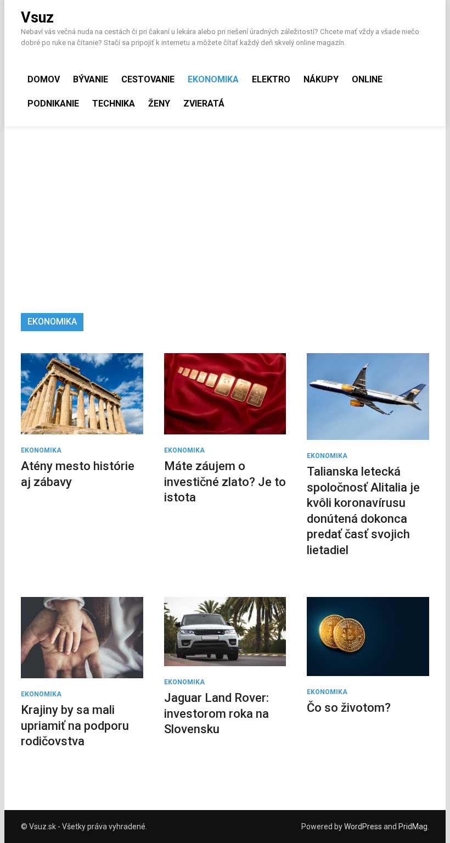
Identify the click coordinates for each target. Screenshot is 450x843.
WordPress (363, 826)
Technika (113, 103)
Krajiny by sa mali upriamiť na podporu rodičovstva (75, 725)
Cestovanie (148, 79)
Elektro (271, 79)
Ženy (159, 103)
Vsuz (37, 17)
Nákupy (321, 79)
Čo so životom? (349, 707)
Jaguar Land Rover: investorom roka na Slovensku (216, 713)
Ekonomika (213, 79)
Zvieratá (203, 103)
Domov (43, 79)
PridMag (413, 826)
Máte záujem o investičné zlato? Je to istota (225, 481)
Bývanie (90, 79)
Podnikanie (53, 103)
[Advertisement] (225, 209)
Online (367, 79)
